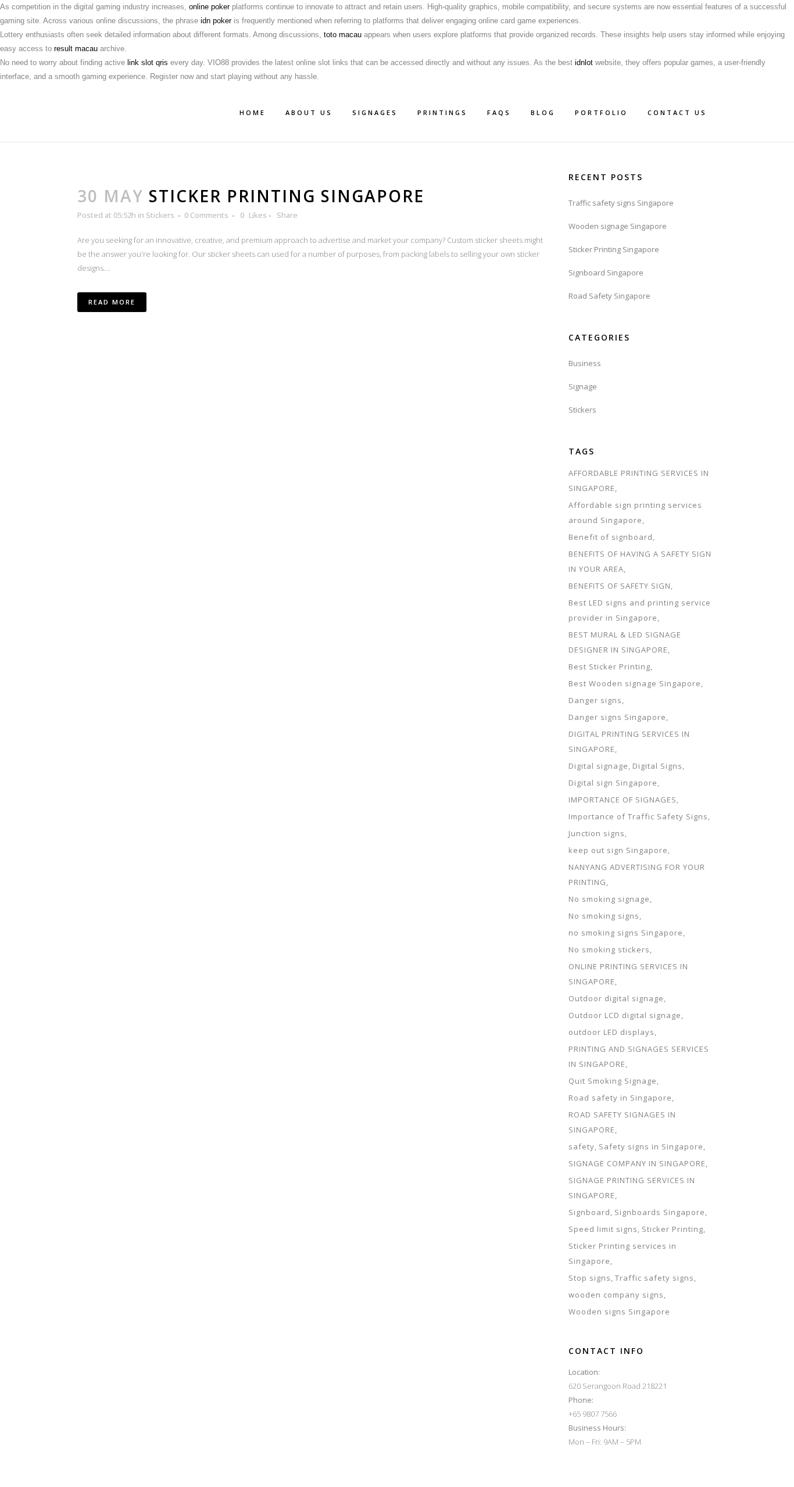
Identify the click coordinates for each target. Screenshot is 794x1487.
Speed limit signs (603, 1229)
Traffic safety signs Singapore (621, 203)
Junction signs (596, 833)
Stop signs (589, 1278)
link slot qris (147, 62)
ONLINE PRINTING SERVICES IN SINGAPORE (628, 974)
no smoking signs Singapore (625, 932)
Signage (582, 386)
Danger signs (595, 700)
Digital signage (598, 766)
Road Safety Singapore (609, 296)
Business (584, 363)
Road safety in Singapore (620, 1097)
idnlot (584, 62)
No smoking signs (603, 916)
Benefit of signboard (610, 537)
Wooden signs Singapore (619, 1311)
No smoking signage (609, 899)
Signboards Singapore (659, 1212)
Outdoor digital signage (616, 998)
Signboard (589, 1212)
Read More (111, 302)
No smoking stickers (609, 949)
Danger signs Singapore (617, 717)
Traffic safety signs (654, 1278)
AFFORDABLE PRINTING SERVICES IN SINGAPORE (638, 480)
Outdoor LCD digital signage (624, 1015)
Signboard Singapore (605, 272)
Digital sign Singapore (612, 782)
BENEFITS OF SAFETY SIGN (619, 586)
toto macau (343, 34)
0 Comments (206, 215)
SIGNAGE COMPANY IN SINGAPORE (637, 1163)
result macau (76, 48)
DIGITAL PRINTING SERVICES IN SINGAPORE (629, 741)
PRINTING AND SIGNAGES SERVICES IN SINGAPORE (638, 1056)
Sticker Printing (672, 1229)
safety (581, 1146)
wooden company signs (616, 1294)
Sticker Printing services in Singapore (622, 1253)
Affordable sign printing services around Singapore (635, 512)
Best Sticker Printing (609, 666)
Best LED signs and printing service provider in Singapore (639, 610)
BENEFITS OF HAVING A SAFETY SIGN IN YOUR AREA (639, 561)
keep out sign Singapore (618, 850)
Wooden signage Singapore (617, 226)
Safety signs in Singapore (651, 1146)
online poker (209, 6)
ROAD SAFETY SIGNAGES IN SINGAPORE (622, 1122)
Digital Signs (657, 766)
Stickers (160, 215)
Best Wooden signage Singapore (634, 683)
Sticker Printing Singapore (286, 196)
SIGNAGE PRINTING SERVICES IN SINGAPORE (631, 1188)
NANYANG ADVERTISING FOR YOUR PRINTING (636, 874)
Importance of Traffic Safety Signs (638, 816)
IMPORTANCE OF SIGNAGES (622, 799)
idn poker (216, 20)
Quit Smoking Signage (612, 1081)
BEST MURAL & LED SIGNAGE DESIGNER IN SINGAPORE (624, 642)
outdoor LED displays (611, 1032)
